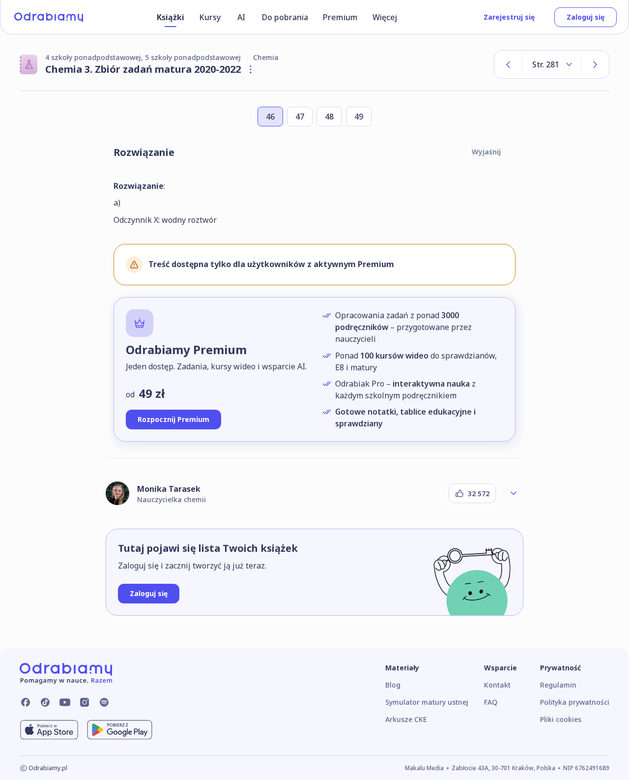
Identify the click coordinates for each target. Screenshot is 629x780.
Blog (392, 685)
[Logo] (48, 17)
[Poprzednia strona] (508, 64)
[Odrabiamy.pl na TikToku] (45, 702)
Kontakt (497, 685)
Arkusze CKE (406, 719)
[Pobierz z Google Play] (119, 730)
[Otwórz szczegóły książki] (251, 69)
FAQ (490, 702)
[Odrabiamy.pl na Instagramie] (84, 702)
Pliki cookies (560, 719)
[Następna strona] (595, 64)
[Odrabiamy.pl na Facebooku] (25, 702)
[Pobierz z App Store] (49, 730)
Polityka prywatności (574, 702)
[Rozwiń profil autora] (513, 493)
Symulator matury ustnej (426, 702)
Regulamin (558, 685)
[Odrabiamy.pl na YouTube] (65, 702)
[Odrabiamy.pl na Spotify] (104, 702)
